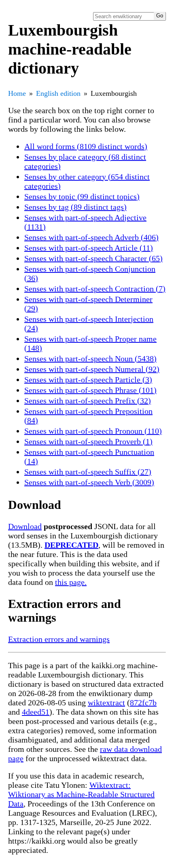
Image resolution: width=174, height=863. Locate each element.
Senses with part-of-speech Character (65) (93, 258)
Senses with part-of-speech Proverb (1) (88, 441)
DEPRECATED (71, 544)
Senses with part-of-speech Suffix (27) (87, 471)
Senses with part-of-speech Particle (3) (88, 379)
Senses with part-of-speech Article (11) (88, 247)
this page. (71, 582)
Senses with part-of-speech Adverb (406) (91, 237)
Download (25, 526)
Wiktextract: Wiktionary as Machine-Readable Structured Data (81, 794)
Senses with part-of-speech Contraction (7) (95, 288)
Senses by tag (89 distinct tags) (75, 207)
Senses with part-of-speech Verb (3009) (89, 482)
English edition (58, 93)
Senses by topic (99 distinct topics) (82, 196)
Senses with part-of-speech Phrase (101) (90, 390)
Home (17, 93)
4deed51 (35, 711)
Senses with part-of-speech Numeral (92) (91, 369)
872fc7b (143, 702)
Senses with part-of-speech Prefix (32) (87, 400)
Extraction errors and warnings (59, 639)
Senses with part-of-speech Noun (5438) (90, 358)
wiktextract (106, 702)
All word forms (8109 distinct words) (85, 146)
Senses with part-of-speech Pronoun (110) (93, 430)
